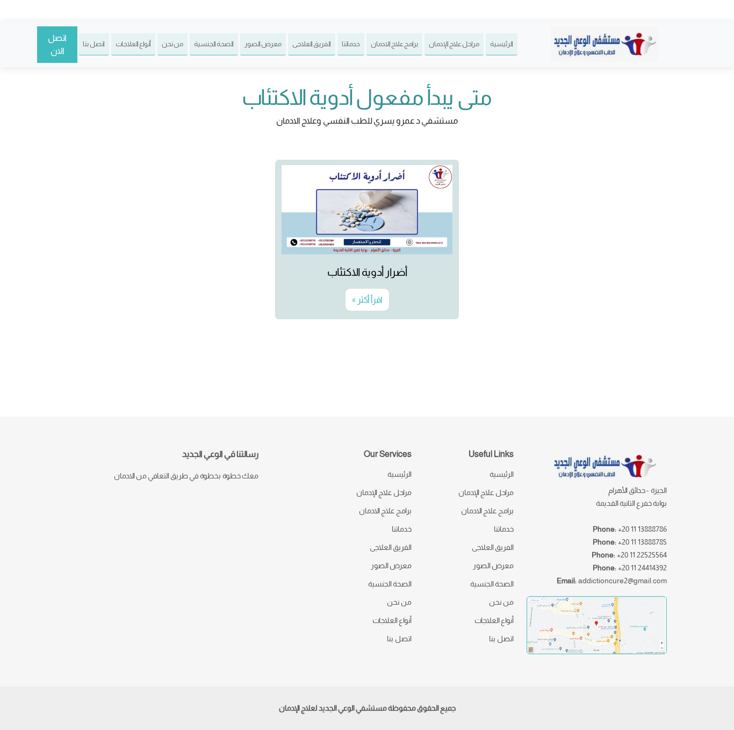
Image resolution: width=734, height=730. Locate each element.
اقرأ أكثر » (367, 299)
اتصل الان (57, 44)
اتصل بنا (94, 44)
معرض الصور (263, 44)
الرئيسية (501, 44)
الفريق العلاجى (311, 44)
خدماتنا (351, 44)
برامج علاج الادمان (394, 44)
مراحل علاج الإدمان (454, 44)
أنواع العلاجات (133, 44)
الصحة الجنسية (214, 44)
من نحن (172, 44)
